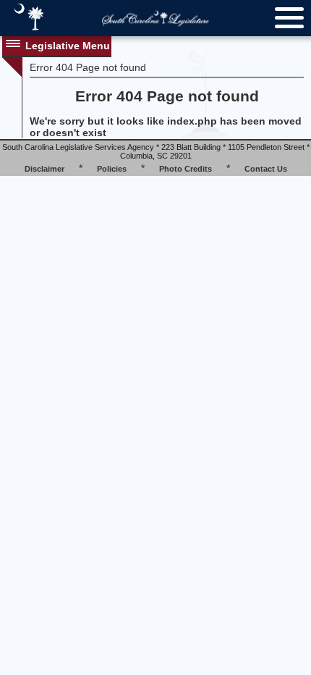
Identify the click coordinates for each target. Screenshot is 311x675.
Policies (112, 168)
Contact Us (265, 168)
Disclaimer (44, 168)
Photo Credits (185, 168)
